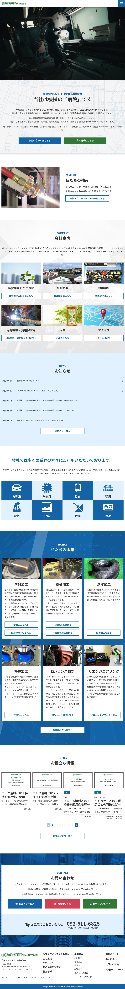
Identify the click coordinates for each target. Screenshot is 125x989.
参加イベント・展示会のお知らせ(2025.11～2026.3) (40, 420)
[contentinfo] (62, 968)
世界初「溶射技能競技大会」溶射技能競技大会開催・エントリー (45, 410)
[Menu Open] (121, 3)
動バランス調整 (100, 797)
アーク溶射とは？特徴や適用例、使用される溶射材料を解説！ (14, 798)
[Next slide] (76, 825)
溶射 (65, 797)
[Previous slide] (48, 825)
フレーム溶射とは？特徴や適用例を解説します (76, 804)
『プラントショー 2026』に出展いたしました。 (38, 390)
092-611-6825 (83, 923)
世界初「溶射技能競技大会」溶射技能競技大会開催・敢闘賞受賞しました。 (50, 400)
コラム (67, 793)
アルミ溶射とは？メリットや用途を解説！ (45, 796)
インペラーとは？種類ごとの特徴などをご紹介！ (107, 804)
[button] (52, 825)
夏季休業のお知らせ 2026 (28, 380)
